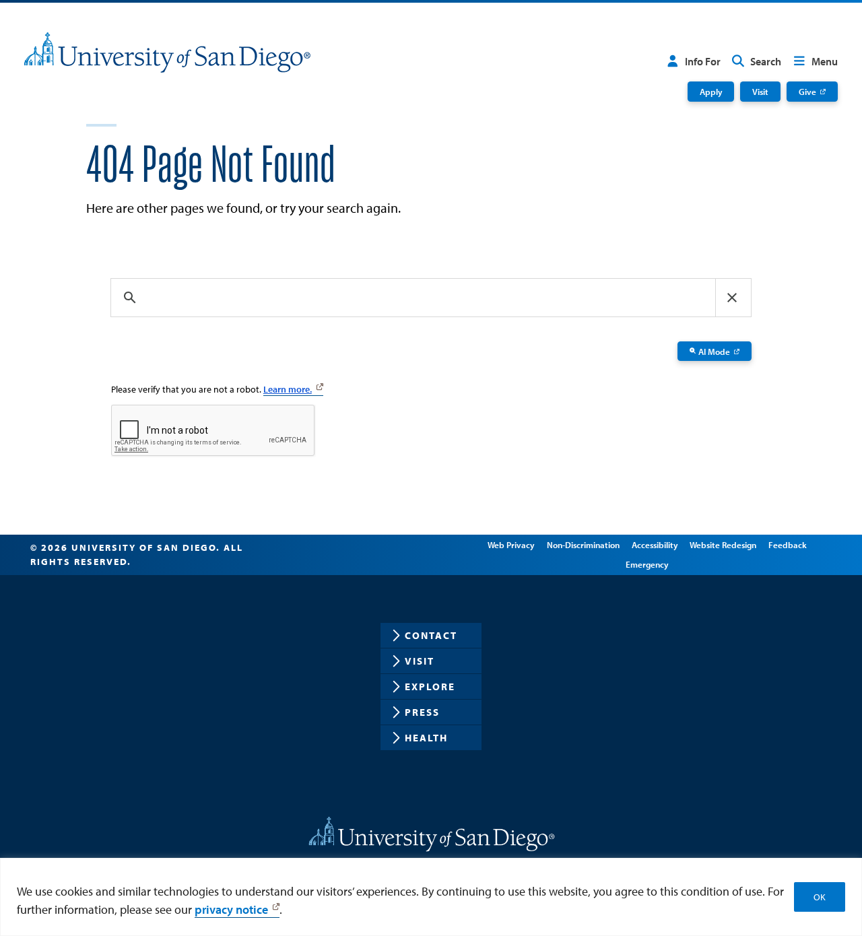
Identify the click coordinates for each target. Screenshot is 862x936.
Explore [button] (430, 686)
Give (807, 91)
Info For (703, 61)
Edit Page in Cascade (408, 554)
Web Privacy (511, 544)
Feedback (787, 544)
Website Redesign (723, 544)
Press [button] (422, 712)
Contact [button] (431, 635)
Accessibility (655, 544)
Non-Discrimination (583, 544)
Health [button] (426, 737)
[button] (732, 298)
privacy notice (231, 909)
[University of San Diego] (167, 52)
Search (765, 61)
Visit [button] (419, 661)
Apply (711, 91)
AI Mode (714, 351)
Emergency (647, 564)
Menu (824, 61)
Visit (760, 91)
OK (820, 897)
